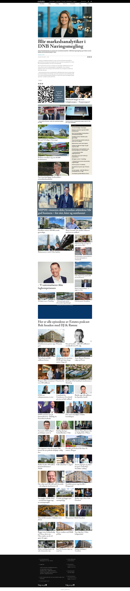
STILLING (63, 1)
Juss (80, 4)
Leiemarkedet (72, 4)
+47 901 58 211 (73, 567)
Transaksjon (42, 4)
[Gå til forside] (41, 1)
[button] (39, 113)
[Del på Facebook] (88, 57)
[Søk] (88, 1)
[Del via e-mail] (91, 57)
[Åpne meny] (91, 1)
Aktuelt (88, 4)
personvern (47, 580)
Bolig (50, 4)
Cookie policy (42, 580)
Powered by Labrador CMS (65, 589)
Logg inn (74, 1)
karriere (40, 80)
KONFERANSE (69, 1)
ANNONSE (58, 1)
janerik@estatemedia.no (71, 565)
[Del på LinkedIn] (89, 57)
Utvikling (57, 4)
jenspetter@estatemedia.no (72, 577)
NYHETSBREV (52, 1)
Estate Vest (65, 4)
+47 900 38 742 (73, 579)
